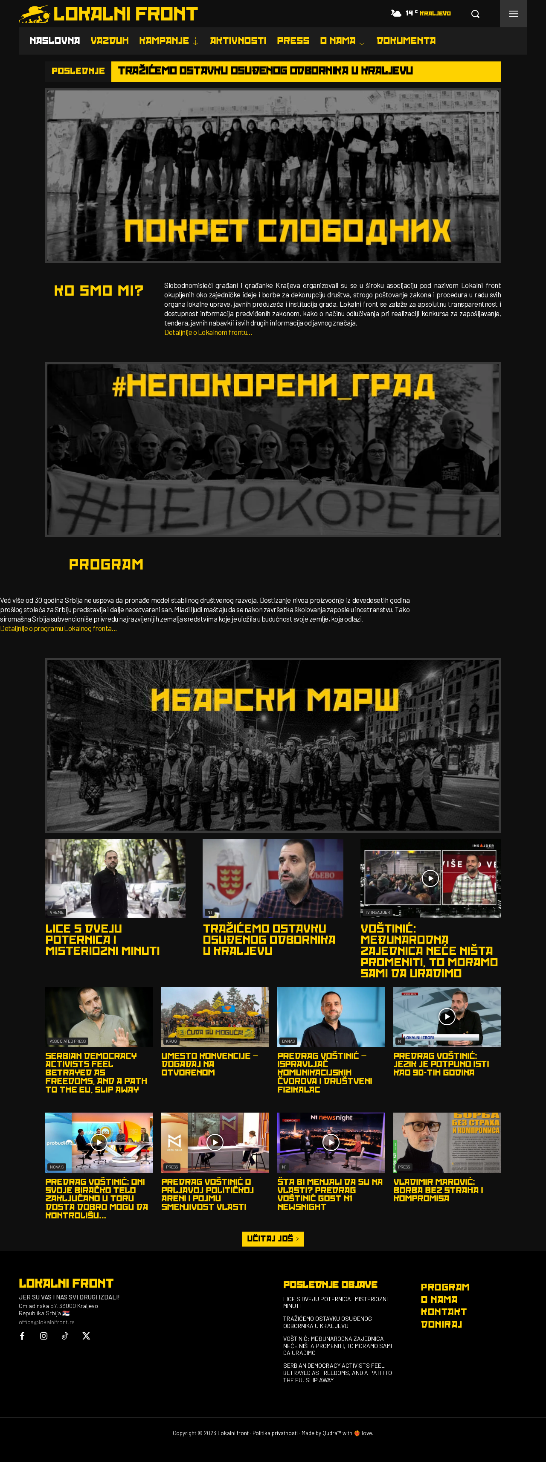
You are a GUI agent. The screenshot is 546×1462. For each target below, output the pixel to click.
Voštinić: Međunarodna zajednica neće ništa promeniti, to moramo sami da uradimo (429, 952)
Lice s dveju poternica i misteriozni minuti (102, 940)
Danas (288, 1040)
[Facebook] (22, 1336)
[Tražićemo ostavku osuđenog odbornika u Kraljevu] (273, 878)
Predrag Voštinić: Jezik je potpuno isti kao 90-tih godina (441, 1065)
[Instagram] (43, 1336)
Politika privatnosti (275, 1433)
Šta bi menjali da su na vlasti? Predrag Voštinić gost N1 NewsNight (330, 1195)
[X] (86, 1336)
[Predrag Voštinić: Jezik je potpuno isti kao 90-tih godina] (447, 1017)
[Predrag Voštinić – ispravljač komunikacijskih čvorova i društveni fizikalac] (331, 1017)
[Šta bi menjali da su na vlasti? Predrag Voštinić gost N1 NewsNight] (331, 1143)
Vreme (57, 912)
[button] (475, 13)
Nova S (57, 1166)
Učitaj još (270, 1239)
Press (172, 1166)
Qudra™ (331, 1433)
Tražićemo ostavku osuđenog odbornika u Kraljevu (265, 71)
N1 (209, 912)
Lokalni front (233, 1433)
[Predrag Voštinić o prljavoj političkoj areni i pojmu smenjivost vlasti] (215, 1143)
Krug (171, 1040)
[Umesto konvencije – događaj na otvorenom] (215, 1017)
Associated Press (68, 1040)
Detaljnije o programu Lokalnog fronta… (58, 628)
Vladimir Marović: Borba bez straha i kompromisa (438, 1190)
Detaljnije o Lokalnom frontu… (208, 332)
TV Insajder (377, 912)
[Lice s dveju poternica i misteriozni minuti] (115, 878)
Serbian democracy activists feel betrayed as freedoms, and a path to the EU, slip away (96, 1073)
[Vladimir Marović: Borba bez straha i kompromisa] (447, 1143)
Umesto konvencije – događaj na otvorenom (209, 1065)
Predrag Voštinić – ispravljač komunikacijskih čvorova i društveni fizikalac (324, 1073)
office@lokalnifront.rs (47, 1321)
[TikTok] (64, 1336)
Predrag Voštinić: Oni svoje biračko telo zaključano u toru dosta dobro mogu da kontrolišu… (96, 1199)
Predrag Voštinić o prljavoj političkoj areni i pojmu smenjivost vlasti (207, 1195)
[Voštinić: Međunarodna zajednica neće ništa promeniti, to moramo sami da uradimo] (430, 878)
